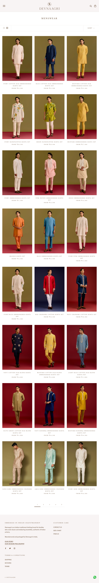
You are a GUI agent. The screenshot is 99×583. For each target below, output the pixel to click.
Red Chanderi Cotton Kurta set (49, 314)
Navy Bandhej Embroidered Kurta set (49, 432)
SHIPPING (8, 560)
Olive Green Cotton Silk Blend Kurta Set (17, 432)
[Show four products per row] (7, 28)
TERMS (7, 566)
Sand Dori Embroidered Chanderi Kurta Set (17, 490)
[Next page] (62, 504)
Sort (90, 28)
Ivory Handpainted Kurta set (17, 142)
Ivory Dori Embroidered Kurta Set (81, 490)
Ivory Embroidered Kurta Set (17, 198)
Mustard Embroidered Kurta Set (81, 142)
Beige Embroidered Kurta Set (82, 198)
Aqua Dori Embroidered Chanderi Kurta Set (49, 490)
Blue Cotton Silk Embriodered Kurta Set (49, 85)
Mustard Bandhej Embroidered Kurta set (81, 432)
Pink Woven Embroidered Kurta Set (49, 199)
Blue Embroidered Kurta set (49, 256)
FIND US (56, 534)
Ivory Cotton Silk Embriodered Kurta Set (17, 85)
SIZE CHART (57, 530)
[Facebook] (5, 548)
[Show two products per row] (4, 28)
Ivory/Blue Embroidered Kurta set (17, 315)
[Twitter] (10, 548)
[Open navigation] (4, 6)
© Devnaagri (10, 577)
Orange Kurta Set (17, 256)
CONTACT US (57, 527)
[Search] (91, 6)
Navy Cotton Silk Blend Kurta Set (17, 374)
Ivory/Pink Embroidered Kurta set (81, 257)
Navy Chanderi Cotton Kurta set (81, 314)
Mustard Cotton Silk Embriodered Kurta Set (82, 85)
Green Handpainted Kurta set (49, 142)
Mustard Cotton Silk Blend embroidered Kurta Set (49, 374)
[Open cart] (95, 6)
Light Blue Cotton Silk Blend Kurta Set (81, 374)
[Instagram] (14, 548)
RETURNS (8, 563)
